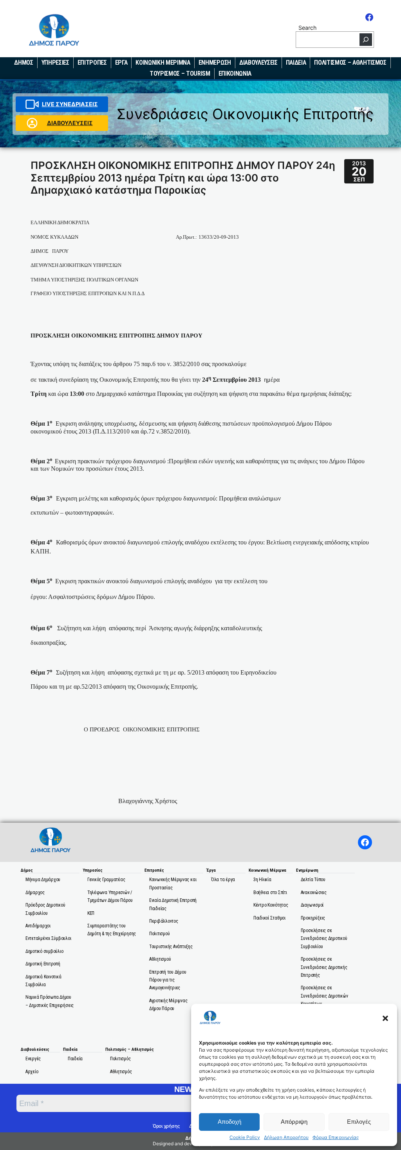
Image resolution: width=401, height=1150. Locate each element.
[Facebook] (369, 17)
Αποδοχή (229, 1121)
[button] (385, 1018)
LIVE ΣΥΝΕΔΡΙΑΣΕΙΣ (70, 104)
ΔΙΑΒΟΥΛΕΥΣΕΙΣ (70, 123)
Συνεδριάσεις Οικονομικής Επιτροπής (245, 114)
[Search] (365, 39)
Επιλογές (359, 1121)
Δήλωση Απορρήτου (286, 1137)
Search (307, 27)
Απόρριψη (294, 1121)
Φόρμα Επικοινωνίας (335, 1137)
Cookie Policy (244, 1137)
